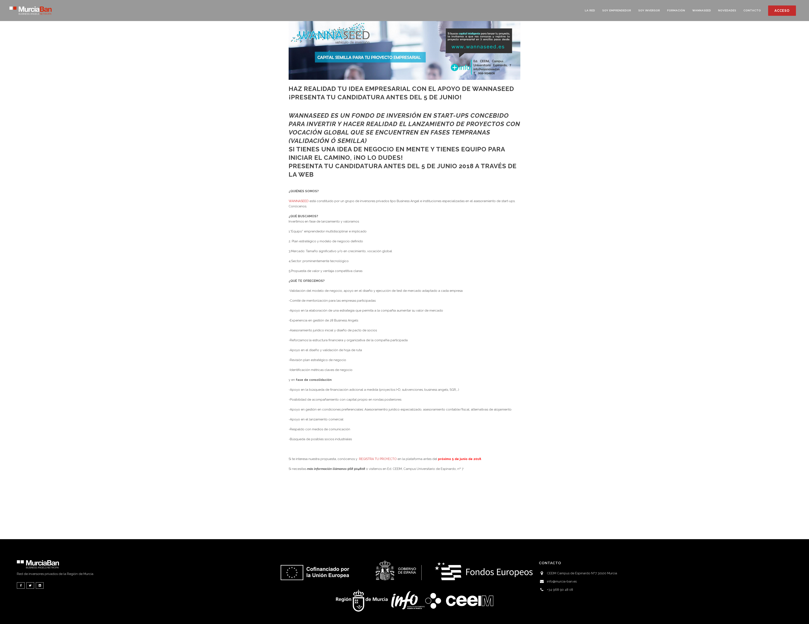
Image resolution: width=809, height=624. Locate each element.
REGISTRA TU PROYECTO (378, 459)
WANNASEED (309, 115)
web (306, 174)
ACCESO (782, 11)
